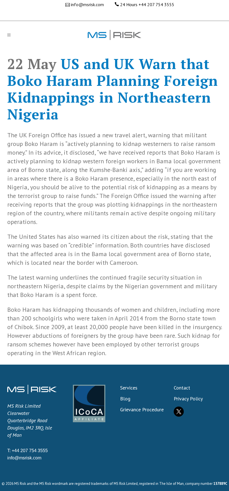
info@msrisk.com (87, 4)
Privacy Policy (188, 399)
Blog (125, 399)
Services (128, 388)
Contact (182, 388)
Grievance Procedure (142, 410)
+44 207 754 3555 (156, 4)
